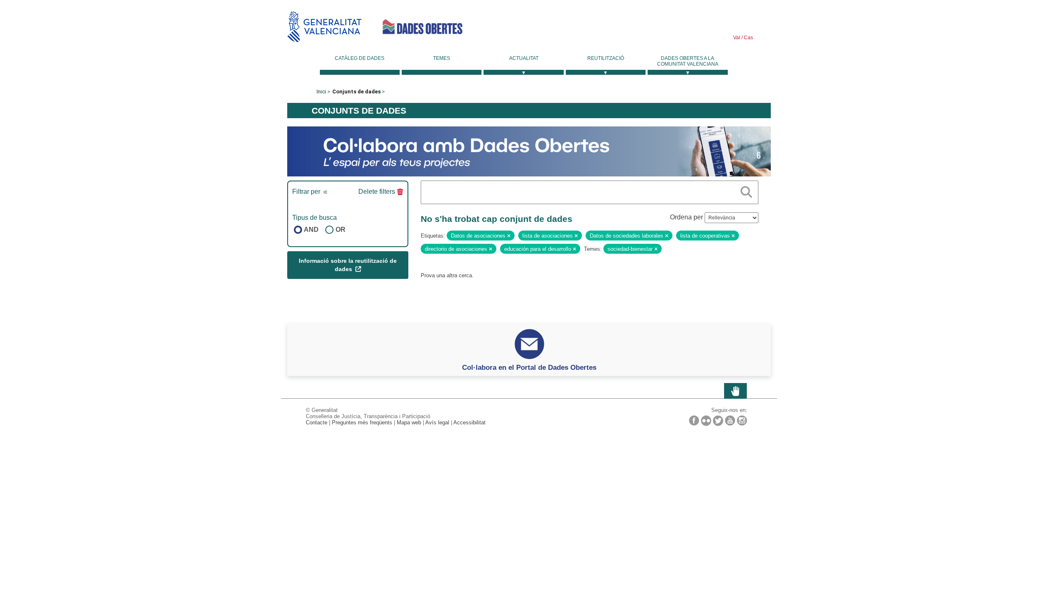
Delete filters (376, 191)
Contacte (316, 422)
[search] (746, 190)
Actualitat (524, 58)
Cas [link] (748, 37)
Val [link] (736, 37)
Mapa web (409, 422)
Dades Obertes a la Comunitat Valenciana (687, 61)
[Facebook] (694, 420)
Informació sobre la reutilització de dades (348, 264)
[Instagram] (742, 420)
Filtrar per (307, 191)
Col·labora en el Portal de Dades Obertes (529, 367)
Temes (441, 58)
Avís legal (437, 422)
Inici (321, 91)
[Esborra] (508, 235)
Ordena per (686, 217)
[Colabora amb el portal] (529, 151)
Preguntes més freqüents (362, 422)
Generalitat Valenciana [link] (324, 26)
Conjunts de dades (356, 91)
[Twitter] (718, 420)
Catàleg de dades (359, 58)
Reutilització (605, 58)
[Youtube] (730, 420)
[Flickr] (706, 420)
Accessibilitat (469, 422)
